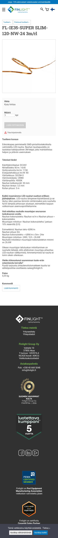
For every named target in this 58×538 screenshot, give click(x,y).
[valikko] (3, 9)
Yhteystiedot (29, 334)
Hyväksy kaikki (40, 532)
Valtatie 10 (29, 348)
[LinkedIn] (28, 453)
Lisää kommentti (11, 288)
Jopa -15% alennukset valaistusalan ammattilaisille (29, 2)
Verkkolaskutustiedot (29, 358)
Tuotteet (7, 22)
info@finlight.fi (29, 370)
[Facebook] (21, 453)
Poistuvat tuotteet (21, 22)
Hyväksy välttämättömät (20, 532)
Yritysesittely (29, 331)
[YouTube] (35, 453)
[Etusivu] (19, 12)
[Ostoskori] (47, 9)
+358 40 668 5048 (31, 367)
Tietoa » (46, 528)
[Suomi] (53, 9)
